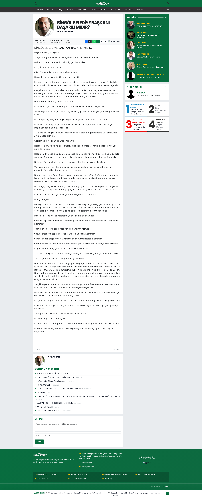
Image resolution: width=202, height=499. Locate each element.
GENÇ (59, 10)
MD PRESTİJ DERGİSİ (134, 10)
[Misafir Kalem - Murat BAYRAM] (131, 76)
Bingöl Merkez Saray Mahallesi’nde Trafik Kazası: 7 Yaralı (162, 127)
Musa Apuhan (65, 32)
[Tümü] (166, 17)
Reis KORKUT (142, 32)
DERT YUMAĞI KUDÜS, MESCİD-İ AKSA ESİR (56, 377)
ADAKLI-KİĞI (116, 10)
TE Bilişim (165, 486)
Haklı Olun (41, 393)
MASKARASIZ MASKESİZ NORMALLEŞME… (55, 403)
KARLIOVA (70, 10)
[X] (145, 458)
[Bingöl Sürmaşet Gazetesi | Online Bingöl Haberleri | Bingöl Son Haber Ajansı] (103, 3)
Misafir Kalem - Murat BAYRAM (150, 74)
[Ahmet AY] (131, 94)
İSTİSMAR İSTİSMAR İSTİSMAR (50, 411)
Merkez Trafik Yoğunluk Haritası (115, 474)
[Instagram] (149, 458)
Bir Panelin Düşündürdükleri (148, 77)
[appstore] (147, 463)
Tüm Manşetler (42, 478)
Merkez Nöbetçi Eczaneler (47, 474)
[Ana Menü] (168, 9)
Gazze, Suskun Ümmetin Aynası (150, 67)
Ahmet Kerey (142, 64)
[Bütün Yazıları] (120, 369)
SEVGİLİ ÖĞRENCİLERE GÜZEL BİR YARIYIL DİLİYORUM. (60, 389)
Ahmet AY (141, 93)
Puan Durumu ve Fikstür (146, 474)
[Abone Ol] (115, 41)
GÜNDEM (39, 10)
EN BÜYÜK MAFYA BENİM (148, 96)
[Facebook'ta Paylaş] (86, 41)
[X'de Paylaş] (90, 41)
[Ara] (168, 3)
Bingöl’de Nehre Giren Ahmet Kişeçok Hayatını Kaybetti (160, 110)
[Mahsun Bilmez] (131, 25)
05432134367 (87, 462)
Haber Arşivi (109, 478)
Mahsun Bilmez (143, 23)
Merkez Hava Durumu (79, 474)
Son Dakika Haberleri (78, 478)
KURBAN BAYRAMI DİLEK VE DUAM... (53, 373)
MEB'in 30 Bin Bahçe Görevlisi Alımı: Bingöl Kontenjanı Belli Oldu (137, 112)
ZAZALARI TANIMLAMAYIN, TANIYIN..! (149, 36)
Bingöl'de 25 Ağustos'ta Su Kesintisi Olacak (139, 127)
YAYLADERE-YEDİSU (98, 10)
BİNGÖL (50, 10)
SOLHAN (82, 10)
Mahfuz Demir (143, 54)
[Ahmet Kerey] (131, 66)
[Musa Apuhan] (44, 27)
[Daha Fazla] (98, 41)
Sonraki (116, 350)
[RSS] (153, 458)
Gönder (39, 441)
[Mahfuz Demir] (131, 55)
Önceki (39, 350)
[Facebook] (141, 458)
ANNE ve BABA (44, 407)
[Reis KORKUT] (131, 35)
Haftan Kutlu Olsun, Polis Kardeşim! (52, 381)
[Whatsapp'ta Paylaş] (94, 41)
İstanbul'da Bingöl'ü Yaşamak (149, 57)
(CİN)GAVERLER (44, 385)
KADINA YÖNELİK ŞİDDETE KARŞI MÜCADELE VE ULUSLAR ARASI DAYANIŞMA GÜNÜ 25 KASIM (79, 396)
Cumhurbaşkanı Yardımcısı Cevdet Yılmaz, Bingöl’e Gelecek (76, 493)
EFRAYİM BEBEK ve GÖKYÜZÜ (150, 26)
